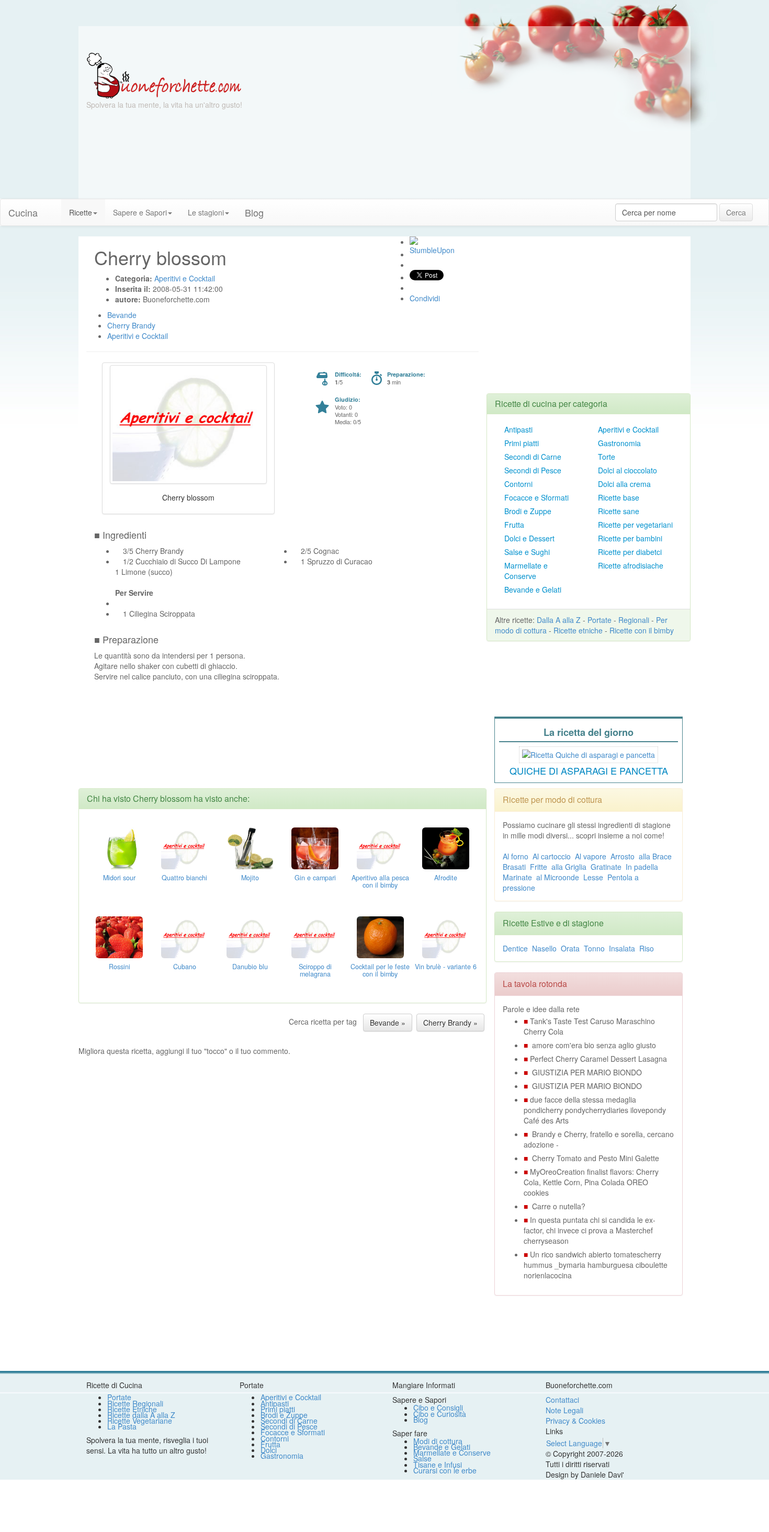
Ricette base (618, 497)
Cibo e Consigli (438, 1407)
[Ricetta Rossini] (119, 935)
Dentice (515, 948)
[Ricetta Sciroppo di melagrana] (314, 935)
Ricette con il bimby (641, 630)
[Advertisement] (486, 125)
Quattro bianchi (184, 877)
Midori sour (119, 877)
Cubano (184, 966)
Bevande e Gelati (532, 589)
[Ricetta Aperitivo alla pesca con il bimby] (380, 847)
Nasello (544, 948)
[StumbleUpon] (414, 240)
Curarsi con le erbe (445, 1470)
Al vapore (590, 856)
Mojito (250, 877)
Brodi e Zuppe (527, 511)
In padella (642, 866)
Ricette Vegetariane (139, 1420)
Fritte (538, 866)
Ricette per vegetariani (635, 524)
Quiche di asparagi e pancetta (589, 770)
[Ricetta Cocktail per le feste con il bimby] (380, 935)
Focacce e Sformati (536, 497)
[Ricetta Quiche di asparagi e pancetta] (588, 753)
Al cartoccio (552, 856)
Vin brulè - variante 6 (446, 966)
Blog (420, 1419)
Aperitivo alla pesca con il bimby (380, 881)
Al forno (515, 856)
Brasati (514, 866)
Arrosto (622, 856)
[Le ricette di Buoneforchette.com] (384, 39)
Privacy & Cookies (575, 1420)
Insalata (622, 948)
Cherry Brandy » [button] (450, 1022)
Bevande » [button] (387, 1022)
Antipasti (518, 429)
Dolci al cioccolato (627, 470)
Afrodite (445, 877)
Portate (599, 620)
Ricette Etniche (132, 1409)
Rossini (119, 966)
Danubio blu (250, 966)
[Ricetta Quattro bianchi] (184, 847)
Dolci (269, 1450)
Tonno (594, 948)
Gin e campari (315, 877)
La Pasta (122, 1426)
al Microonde (557, 877)
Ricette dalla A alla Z (141, 1415)
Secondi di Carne (532, 456)
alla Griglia (568, 866)
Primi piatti (521, 443)
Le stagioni (206, 212)
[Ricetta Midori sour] (119, 847)
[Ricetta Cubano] (184, 935)
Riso (646, 948)
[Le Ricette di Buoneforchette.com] (164, 75)
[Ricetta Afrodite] (445, 847)
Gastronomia (619, 443)
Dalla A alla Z (559, 620)
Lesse (593, 877)
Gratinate (606, 866)
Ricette (80, 212)
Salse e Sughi (527, 552)
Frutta (514, 524)
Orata (570, 948)
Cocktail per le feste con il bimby (380, 970)
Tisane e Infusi (437, 1464)
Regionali (633, 620)
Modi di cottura (437, 1441)
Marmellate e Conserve (526, 570)
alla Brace (655, 856)
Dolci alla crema (624, 484)
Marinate (517, 877)
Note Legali (564, 1410)
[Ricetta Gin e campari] (314, 847)
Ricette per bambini (630, 538)
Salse (422, 1458)
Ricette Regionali (135, 1403)
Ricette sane (618, 511)
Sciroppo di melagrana (315, 970)
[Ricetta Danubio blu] (250, 935)
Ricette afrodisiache (630, 565)
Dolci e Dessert (529, 538)
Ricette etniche (578, 630)
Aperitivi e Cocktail (628, 429)
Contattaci (562, 1399)
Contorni (518, 484)
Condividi (425, 298)
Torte (606, 456)
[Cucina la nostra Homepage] (53, 207)
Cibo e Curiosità (439, 1414)
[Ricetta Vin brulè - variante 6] (445, 935)
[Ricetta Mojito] (250, 847)
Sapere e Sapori (140, 212)
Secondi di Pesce (532, 470)
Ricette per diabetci (630, 552)
